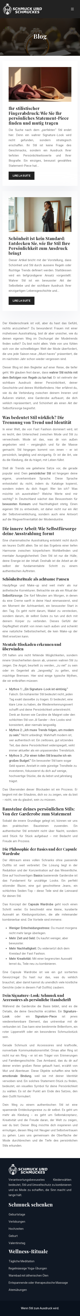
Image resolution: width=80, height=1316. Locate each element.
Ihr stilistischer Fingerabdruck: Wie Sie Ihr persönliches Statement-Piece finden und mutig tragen (39, 115)
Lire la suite (21, 175)
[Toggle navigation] (72, 9)
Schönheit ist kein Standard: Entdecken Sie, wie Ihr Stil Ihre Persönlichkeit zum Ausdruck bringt (39, 246)
